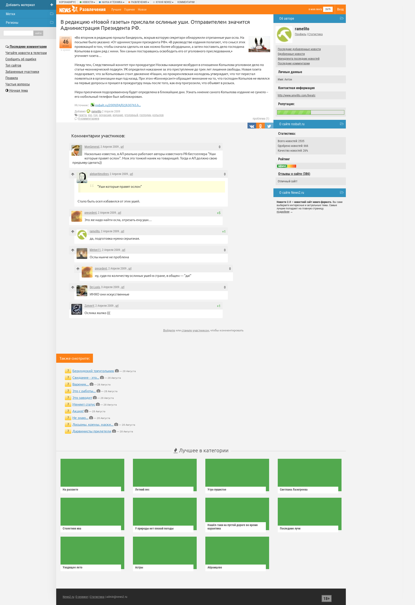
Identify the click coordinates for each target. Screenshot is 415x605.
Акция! (78, 411)
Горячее (129, 9)
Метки (10, 14)
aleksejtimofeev (99, 174)
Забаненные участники (22, 72)
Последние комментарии (294, 63)
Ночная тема (18, 90)
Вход (340, 9)
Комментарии (186, 2)
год (95, 115)
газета (82, 115)
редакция (105, 115)
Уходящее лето (72, 567)
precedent (91, 212)
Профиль (300, 34)
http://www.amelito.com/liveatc (296, 95)
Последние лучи (290, 528)
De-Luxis (95, 287)
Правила (11, 78)
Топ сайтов (13, 65)
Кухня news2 (163, 2)
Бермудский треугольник (93, 370)
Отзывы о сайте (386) (294, 174)
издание (118, 115)
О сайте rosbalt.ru (292, 124)
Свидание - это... (85, 377)
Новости (88, 2)
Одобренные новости (291, 54)
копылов (158, 115)
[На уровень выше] (73, 174)
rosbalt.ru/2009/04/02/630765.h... (118, 105)
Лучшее (116, 9)
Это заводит (82, 397)
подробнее (283, 211)
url (122, 146)
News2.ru (68, 597)
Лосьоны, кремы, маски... (92, 424)
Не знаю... (80, 417)
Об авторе (286, 18)
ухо (90, 115)
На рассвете (70, 489)
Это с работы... (84, 390)
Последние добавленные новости (299, 49)
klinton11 (95, 250)
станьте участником (195, 330)
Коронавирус (67, 2)
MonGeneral (92, 146)
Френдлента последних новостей (298, 58)
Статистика (315, 34)
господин (145, 115)
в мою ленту (315, 9)
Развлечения (139, 2)
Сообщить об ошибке (20, 59)
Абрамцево (215, 567)
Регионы (12, 23)
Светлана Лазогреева (294, 489)
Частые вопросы (17, 84)
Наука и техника (112, 2)
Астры (139, 567)
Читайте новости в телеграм (26, 53)
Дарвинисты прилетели (91, 431)
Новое (142, 9)
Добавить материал (20, 5)
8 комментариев (88, 118)
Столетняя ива (72, 528)
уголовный (131, 115)
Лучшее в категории (203, 450)
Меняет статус (83, 404)
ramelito (96, 111)
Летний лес (142, 489)
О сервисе (81, 597)
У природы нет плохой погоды (154, 528)
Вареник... (80, 384)
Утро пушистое (217, 489)
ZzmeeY (89, 305)
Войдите (169, 330)
